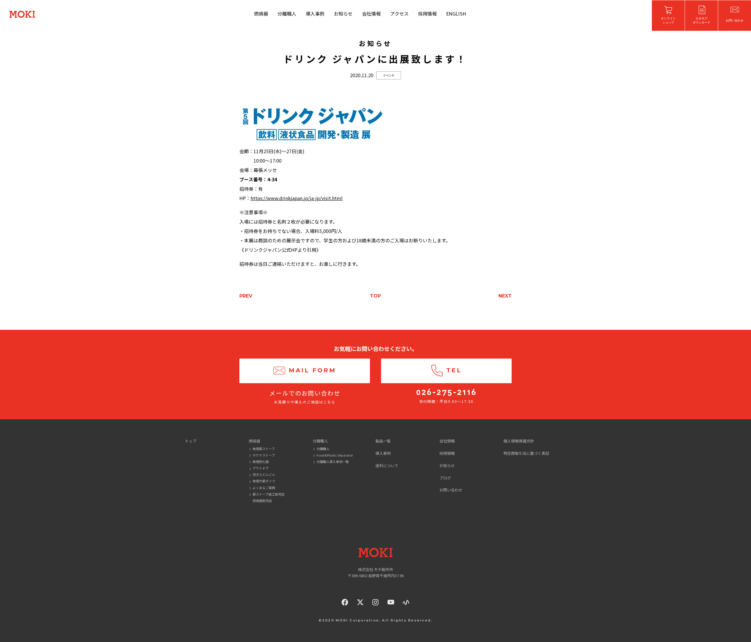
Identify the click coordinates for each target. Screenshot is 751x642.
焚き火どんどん (264, 474)
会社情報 (371, 13)
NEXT (505, 296)
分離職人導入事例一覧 (333, 461)
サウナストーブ (264, 455)
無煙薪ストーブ (264, 448)
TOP (375, 296)
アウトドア (261, 468)
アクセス (399, 13)
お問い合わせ (450, 490)
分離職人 (287, 13)
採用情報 (427, 13)
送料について (387, 465)
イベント (389, 75)
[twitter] (360, 602)
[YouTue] (390, 602)
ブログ (445, 478)
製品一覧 (383, 441)
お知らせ (343, 13)
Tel (454, 370)
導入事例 (315, 13)
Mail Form (312, 370)
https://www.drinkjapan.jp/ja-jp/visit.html (297, 198)
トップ (190, 441)
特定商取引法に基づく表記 (526, 453)
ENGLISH (456, 13)
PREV (245, 296)
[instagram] (375, 602)
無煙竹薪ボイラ (264, 481)
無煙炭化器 (261, 461)
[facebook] (345, 602)
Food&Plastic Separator (335, 455)
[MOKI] (375, 552)
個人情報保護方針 (518, 441)
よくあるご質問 (264, 487)
